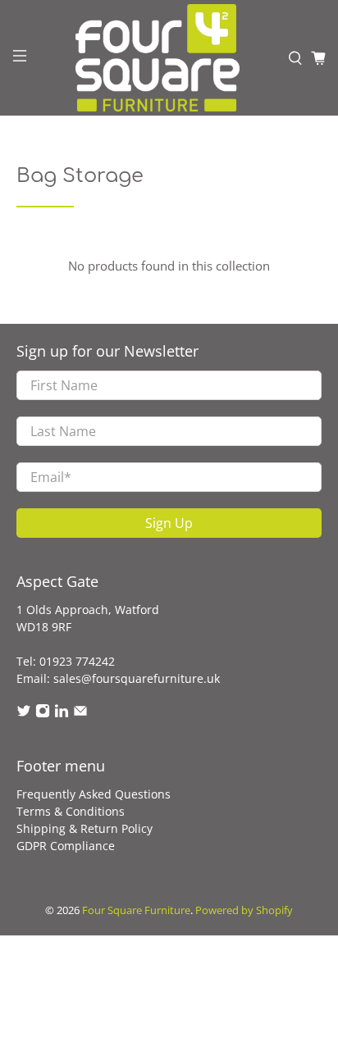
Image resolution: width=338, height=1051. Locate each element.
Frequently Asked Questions (93, 794)
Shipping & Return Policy (84, 828)
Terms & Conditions (70, 811)
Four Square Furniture (136, 910)
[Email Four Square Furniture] (80, 713)
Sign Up (169, 523)
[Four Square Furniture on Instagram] (42, 713)
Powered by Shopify (244, 910)
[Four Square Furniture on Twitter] (23, 713)
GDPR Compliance (65, 845)
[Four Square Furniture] (157, 57)
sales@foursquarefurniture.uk (136, 678)
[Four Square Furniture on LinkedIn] (61, 713)
